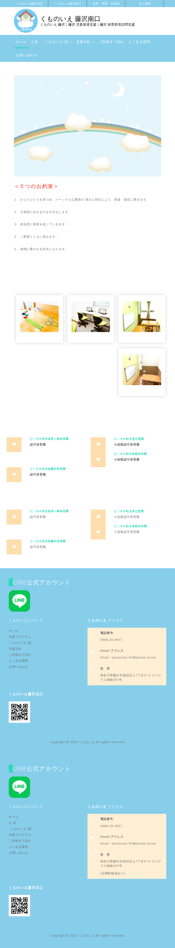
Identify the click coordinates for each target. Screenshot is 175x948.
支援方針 (84, 41)
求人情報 (145, 3)
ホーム (22, 41)
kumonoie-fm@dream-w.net (133, 657)
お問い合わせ (27, 55)
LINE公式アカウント (42, 582)
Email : (105, 657)
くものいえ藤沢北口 (29, 3)
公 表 (12, 823)
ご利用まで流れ (111, 41)
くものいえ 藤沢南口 (70, 18)
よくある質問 (139, 41)
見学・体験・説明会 (106, 3)
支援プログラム (20, 637)
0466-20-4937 (111, 640)
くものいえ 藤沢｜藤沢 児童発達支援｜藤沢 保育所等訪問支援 (87, 24)
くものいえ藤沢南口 (67, 3)
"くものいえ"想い (57, 41)
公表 (34, 41)
